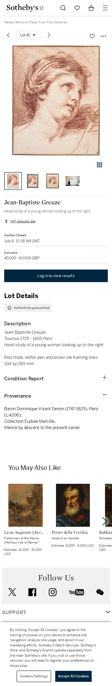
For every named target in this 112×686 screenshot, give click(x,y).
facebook (32, 592)
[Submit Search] (63, 7)
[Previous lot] (8, 35)
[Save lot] (92, 36)
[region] (56, 654)
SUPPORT (14, 613)
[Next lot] (49, 35)
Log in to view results (56, 275)
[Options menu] (103, 36)
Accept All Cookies (73, 676)
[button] (56, 100)
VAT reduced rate (22, 221)
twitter (12, 592)
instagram (53, 592)
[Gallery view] (99, 165)
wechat (100, 592)
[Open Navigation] (105, 8)
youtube (76, 592)
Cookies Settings (34, 676)
